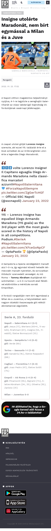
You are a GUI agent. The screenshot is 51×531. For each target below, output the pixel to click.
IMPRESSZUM (11, 459)
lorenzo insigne (40, 8)
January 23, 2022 (35, 201)
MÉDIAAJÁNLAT (12, 476)
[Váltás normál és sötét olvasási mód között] (21, 2)
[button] (47, 8)
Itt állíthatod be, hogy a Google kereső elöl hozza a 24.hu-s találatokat (29, 409)
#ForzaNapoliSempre (22, 188)
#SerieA (20, 239)
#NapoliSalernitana (27, 184)
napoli (26, 8)
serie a (16, 8)
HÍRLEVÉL (10, 454)
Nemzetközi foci (12, 13)
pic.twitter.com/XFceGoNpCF (23, 247)
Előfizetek (36, 2)
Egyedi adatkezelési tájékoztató (22, 471)
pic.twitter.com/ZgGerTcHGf (22, 192)
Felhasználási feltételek (18, 465)
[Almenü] (14, 2)
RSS (7, 448)
